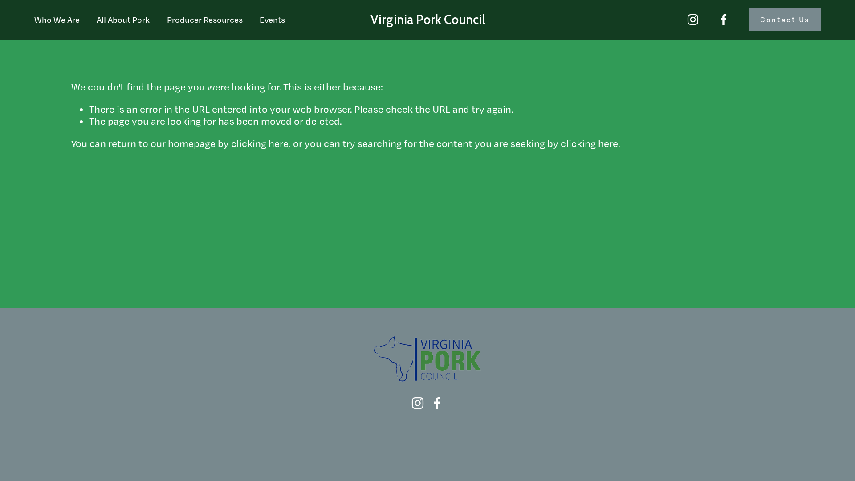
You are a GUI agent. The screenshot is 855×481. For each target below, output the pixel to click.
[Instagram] (693, 19)
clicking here (260, 143)
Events (272, 19)
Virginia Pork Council (427, 19)
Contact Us (784, 19)
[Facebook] (723, 19)
